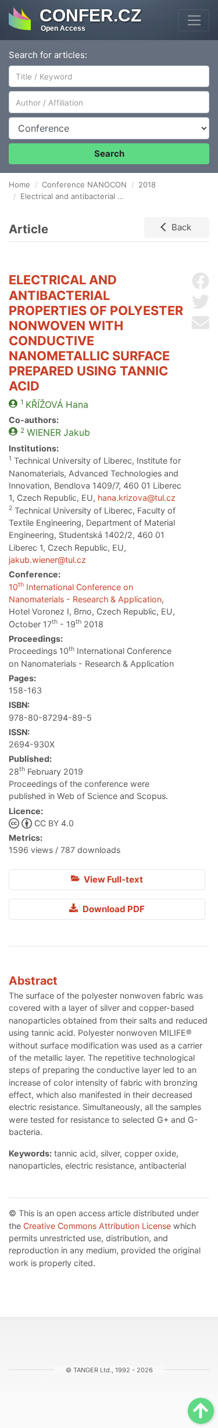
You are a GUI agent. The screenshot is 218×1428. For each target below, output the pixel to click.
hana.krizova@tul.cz (137, 497)
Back (181, 227)
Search (109, 153)
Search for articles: (48, 54)
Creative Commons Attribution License (97, 1226)
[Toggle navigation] (193, 20)
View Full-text (112, 879)
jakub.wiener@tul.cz (47, 560)
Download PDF (113, 908)
